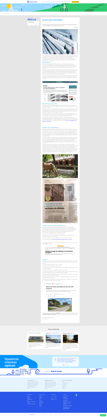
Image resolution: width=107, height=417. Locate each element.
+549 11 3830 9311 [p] (65, 398)
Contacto (69, 1)
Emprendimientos (29, 399)
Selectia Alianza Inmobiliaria (31, 403)
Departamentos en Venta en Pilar (32, 387)
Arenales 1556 (64, 385)
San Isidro (40, 397)
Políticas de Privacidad (74, 414)
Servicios (28, 397)
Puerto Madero (41, 402)
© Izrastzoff (51, 414)
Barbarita (63, 387)
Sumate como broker (75, 1)
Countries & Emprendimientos (59, 1)
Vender (46, 1)
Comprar (43, 1)
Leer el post (29, 347)
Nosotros (66, 1)
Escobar (40, 398)
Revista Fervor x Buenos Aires (31, 401)
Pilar (40, 399)
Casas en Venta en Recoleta (31, 386)
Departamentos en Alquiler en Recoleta (50, 385)
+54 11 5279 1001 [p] (65, 396)
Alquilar (49, 1)
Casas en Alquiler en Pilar (48, 387)
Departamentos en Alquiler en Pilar (50, 386)
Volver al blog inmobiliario (6, 13)
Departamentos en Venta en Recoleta (32, 385)
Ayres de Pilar (64, 386)
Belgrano (40, 403)
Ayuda (64, 414)
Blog (28, 400)
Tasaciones (52, 1)
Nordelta (40, 396)
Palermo (40, 400)
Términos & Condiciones (58, 414)
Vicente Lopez (41, 401)
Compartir (76, 27)
